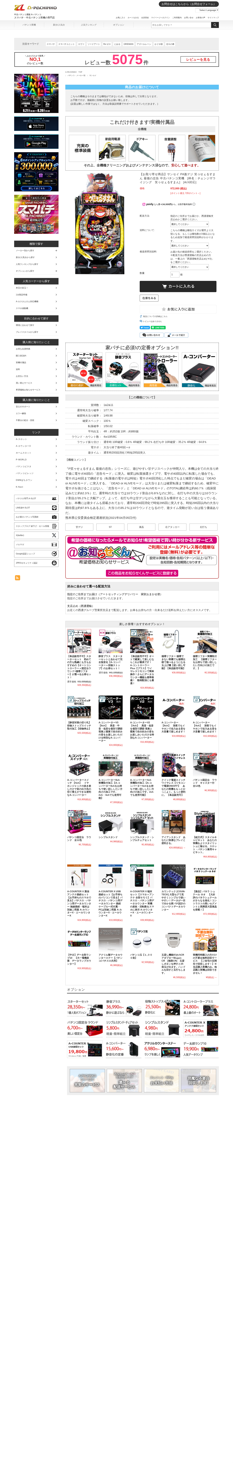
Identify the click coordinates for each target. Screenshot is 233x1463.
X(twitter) (20, 535)
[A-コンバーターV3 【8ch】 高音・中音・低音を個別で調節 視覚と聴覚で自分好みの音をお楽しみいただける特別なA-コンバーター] (110, 707)
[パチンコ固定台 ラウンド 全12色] (79, 822)
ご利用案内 (177, 18)
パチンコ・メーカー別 (76, 75)
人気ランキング (89, 25)
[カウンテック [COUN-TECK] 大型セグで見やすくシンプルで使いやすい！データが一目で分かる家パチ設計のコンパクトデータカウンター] (173, 876)
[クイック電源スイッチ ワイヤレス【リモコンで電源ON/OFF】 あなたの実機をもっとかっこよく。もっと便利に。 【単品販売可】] (173, 765)
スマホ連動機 (22, 308)
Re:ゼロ (107, 44)
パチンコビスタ (23, 466)
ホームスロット (23, 453)
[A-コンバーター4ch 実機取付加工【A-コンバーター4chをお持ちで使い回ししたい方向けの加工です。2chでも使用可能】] (142, 765)
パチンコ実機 (29, 25)
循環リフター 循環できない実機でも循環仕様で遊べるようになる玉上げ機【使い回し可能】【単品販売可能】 (173, 662)
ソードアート (94, 44)
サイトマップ (213, 18)
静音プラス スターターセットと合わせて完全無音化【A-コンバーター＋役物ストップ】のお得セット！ (110, 662)
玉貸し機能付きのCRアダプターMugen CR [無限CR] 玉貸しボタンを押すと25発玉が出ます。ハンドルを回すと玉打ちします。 (173, 964)
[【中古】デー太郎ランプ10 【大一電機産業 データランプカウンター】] (79, 940)
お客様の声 (200, 18)
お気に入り (120, 18)
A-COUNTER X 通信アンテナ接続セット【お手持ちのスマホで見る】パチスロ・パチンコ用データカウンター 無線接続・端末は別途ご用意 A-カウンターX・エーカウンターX (79, 903)
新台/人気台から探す (25, 257)
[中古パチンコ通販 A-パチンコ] (35, 10)
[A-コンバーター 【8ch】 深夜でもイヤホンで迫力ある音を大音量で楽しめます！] (173, 707)
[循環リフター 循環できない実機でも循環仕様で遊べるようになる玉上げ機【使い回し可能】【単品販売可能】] (173, 641)
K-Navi (19, 487)
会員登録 (145, 18)
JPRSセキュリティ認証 (27, 563)
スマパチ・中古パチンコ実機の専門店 (34, 17)
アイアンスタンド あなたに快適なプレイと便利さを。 (173, 840)
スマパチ (51, 44)
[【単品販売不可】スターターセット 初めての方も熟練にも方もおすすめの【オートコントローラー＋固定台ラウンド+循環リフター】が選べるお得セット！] (79, 641)
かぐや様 (159, 44)
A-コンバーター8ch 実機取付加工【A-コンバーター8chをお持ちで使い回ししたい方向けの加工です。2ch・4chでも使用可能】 (110, 789)
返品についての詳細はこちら (155, 316)
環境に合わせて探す (25, 325)
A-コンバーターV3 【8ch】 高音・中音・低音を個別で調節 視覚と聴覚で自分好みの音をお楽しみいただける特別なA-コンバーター (110, 731)
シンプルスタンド (108, 837)
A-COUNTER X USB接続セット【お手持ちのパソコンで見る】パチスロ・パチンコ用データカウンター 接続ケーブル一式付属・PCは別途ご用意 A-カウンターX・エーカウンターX (110, 903)
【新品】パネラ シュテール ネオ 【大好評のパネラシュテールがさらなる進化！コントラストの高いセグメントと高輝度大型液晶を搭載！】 (205, 900)
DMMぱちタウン (24, 480)
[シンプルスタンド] (110, 822)
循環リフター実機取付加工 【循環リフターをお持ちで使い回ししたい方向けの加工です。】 (205, 662)
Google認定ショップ (25, 554)
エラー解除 (21, 413)
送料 (18, 369)
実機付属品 (21, 362)
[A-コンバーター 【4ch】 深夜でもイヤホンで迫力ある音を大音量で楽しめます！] (205, 707)
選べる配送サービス (124, 1080)
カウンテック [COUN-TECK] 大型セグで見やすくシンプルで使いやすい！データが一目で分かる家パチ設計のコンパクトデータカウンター (173, 900)
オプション (118, 25)
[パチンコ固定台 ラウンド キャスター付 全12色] (205, 765)
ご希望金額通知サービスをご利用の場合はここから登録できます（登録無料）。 (142, 573)
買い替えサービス (24, 383)
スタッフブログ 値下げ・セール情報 (32, 526)
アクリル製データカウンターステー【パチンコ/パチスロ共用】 (110, 958)
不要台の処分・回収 (25, 420)
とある (117, 44)
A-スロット (21, 439)
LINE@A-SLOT (23, 508)
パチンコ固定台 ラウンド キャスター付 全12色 (205, 783)
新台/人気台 (59, 25)
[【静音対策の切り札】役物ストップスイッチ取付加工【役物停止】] (79, 707)
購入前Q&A (21, 356)
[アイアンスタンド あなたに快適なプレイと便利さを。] (173, 822)
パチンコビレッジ (25, 473)
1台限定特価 (21, 294)
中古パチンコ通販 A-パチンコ (27, 14)
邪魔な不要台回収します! (198, 1080)
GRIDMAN (128, 44)
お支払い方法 (161, 1080)
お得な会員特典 (23, 349)
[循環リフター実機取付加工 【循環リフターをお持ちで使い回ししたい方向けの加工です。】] (205, 641)
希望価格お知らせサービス (28, 390)
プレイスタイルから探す (27, 332)
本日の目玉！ (22, 288)
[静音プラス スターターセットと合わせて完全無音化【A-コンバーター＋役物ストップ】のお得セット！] (110, 641)
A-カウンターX (23, 446)
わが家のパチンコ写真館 (27, 517)
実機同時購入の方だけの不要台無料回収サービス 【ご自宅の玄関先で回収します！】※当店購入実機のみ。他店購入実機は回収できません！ (205, 964)
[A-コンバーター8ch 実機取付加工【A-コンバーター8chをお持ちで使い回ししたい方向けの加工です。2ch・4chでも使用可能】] (110, 765)
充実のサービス (87, 1080)
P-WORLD (21, 459)
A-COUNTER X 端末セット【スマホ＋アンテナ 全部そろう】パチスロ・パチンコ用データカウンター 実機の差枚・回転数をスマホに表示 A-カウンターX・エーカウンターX (142, 903)
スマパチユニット (66, 44)
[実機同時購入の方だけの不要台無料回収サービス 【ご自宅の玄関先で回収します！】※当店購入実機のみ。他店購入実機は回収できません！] (205, 940)
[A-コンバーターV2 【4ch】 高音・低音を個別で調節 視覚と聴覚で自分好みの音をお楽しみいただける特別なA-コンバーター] (142, 707)
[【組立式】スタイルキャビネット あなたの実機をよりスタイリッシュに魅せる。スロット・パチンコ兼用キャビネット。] (205, 822)
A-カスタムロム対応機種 (27, 301)
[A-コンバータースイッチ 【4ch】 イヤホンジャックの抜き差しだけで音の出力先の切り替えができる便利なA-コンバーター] (79, 765)
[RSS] (17, 578)
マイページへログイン (160, 18)
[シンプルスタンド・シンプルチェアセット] (142, 822)
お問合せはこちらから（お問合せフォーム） (189, 4)
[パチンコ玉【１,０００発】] (142, 940)
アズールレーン (144, 44)
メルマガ (20, 544)
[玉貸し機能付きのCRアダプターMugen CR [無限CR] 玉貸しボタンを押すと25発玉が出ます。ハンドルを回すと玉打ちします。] (173, 940)
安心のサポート (23, 406)
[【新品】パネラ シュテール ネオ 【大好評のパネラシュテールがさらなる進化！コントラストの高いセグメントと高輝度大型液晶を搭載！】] (205, 876)
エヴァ (81, 44)
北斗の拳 (170, 44)
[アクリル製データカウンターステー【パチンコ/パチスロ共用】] (110, 940)
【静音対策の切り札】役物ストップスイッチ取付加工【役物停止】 (79, 725)
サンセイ (93, 75)
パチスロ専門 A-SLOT (26, 498)
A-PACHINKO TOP (73, 72)
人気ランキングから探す (27, 264)
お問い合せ (188, 18)
